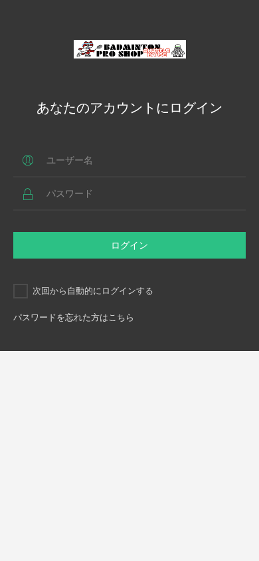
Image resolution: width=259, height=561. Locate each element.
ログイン (129, 245)
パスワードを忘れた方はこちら (73, 317)
